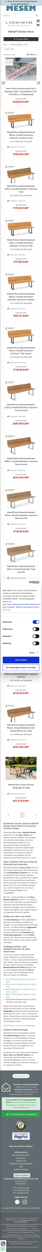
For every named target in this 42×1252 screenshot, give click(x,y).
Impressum (21, 1158)
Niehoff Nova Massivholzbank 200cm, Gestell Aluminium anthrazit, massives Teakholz (21, 297)
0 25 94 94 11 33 (23, 1190)
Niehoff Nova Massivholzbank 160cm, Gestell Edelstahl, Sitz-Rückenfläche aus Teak (21, 728)
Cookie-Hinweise (21, 1169)
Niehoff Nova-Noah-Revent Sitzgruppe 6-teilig (21, 786)
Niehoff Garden (17, 45)
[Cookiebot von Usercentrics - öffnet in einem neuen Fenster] (29, 582)
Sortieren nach (9, 55)
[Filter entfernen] (25, 45)
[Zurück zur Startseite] (21, 8)
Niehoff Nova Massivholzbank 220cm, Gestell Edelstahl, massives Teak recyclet (21, 407)
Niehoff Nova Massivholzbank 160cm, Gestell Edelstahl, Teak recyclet (21, 569)
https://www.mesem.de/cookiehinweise (24, 604)
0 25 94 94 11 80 (23, 1188)
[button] (3, 83)
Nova (7, 49)
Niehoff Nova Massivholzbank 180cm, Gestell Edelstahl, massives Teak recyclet (21, 515)
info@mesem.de (23, 1193)
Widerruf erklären (22, 1175)
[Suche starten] (37, 16)
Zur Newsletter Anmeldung (22, 1114)
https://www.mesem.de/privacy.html (22, 613)
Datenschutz (21, 1161)
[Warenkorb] (37, 25)
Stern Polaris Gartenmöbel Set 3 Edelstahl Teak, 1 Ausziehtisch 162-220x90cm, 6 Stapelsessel (21, 91)
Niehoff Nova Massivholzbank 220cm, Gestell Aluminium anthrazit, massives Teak (21, 243)
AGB (21, 1166)
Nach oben (21, 1076)
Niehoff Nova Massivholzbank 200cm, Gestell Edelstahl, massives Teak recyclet (21, 461)
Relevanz (32, 54)
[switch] (36, 629)
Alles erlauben (21, 660)
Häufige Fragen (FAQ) (21, 1155)
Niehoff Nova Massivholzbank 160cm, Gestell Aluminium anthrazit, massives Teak (21, 135)
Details (32, 653)
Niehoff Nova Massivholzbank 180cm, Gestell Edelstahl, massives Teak (21, 189)
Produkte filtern (22, 39)
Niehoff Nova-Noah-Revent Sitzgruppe (19, 1025)
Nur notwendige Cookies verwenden (21, 667)
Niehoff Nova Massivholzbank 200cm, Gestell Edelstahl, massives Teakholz (21, 674)
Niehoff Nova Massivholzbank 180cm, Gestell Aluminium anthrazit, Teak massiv (21, 351)
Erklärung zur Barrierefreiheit (21, 1164)
